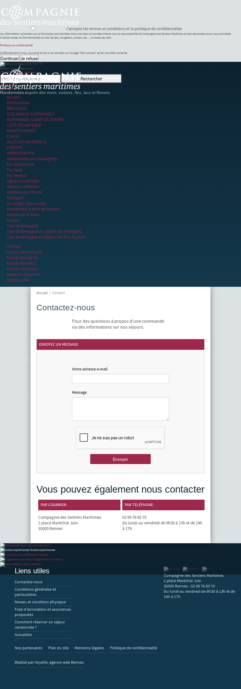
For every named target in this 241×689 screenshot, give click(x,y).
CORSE (13, 136)
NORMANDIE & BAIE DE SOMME (35, 119)
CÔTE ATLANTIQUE (24, 125)
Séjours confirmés (23, 181)
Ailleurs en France (23, 215)
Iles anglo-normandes (26, 203)
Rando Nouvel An (22, 258)
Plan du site (58, 648)
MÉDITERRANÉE (21, 131)
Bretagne (15, 198)
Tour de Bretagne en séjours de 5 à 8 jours (44, 231)
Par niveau (16, 175)
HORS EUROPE (20, 153)
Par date (14, 170)
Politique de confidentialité (16, 45)
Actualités (23, 634)
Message (79, 392)
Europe (13, 220)
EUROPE (15, 147)
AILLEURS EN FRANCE (27, 142)
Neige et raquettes (23, 274)
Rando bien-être (21, 263)
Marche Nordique (22, 269)
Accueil (13, 97)
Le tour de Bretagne (24, 252)
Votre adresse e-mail (90, 369)
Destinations (18, 103)
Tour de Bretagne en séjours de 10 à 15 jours (46, 237)
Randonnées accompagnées (32, 159)
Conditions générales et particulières (35, 592)
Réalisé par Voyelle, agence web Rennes (49, 662)
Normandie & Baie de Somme (33, 209)
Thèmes (14, 246)
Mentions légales (89, 648)
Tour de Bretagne (22, 226)
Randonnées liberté (24, 192)
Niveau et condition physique (40, 602)
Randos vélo (18, 280)
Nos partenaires (28, 648)
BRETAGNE (17, 108)
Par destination (21, 164)
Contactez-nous (28, 582)
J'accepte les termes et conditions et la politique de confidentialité (122, 29)
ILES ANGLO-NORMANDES (30, 114)
